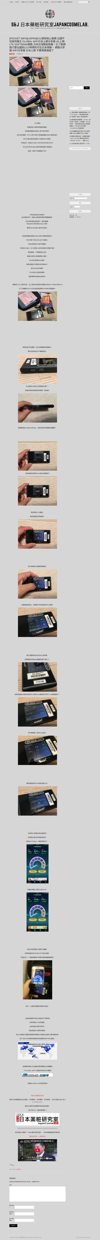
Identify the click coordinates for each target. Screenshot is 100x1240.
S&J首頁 (11, 2)
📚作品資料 (45, 2)
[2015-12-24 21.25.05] (38, 864)
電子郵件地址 (11, 1212)
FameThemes (88, 1237)
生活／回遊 (38, 2)
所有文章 (17, 2)
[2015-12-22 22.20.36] (37, 369)
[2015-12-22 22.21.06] (37, 491)
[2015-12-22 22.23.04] (37, 750)
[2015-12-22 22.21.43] (37, 622)
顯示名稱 (11, 1206)
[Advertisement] (80, 60)
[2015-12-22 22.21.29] (37, 584)
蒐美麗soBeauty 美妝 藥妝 (27, 2)
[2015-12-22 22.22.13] (37, 712)
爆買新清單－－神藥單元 (37, 1136)
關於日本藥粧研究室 (68, 2)
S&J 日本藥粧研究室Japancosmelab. (50, 24)
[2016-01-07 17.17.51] (38, 912)
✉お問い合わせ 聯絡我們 (56, 2)
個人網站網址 (11, 1219)
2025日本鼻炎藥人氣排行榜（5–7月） (80, 143)
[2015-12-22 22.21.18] (37, 534)
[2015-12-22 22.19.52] (37, 102)
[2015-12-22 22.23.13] (37, 801)
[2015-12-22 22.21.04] (37, 456)
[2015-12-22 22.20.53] (37, 408)
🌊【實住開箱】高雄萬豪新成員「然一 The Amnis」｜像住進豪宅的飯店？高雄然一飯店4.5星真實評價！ (80, 114)
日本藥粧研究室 (19, 53)
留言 (10, 1185)
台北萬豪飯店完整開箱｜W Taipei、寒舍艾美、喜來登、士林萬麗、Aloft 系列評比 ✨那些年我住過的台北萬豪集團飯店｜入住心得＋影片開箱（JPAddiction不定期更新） (80, 124)
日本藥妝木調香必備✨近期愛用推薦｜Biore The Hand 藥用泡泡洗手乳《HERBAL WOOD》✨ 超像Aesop (80, 138)
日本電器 (12, 53)
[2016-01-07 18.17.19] (37, 980)
